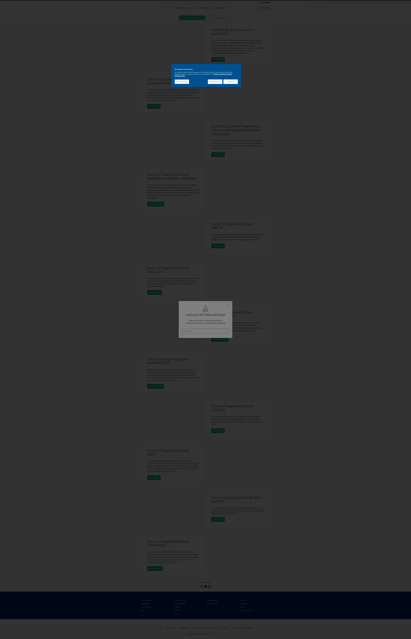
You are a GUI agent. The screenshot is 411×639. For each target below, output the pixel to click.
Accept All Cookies (215, 81)
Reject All (231, 81)
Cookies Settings (181, 81)
